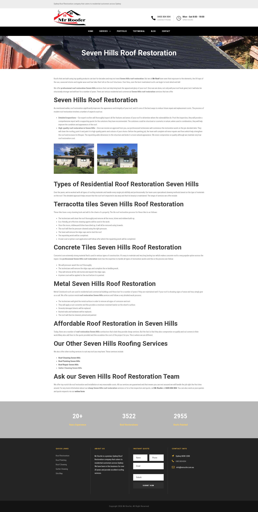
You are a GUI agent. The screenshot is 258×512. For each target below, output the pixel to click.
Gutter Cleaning (62, 469)
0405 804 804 (164, 16)
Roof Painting (61, 460)
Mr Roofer (158, 388)
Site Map (59, 473)
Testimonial (139, 31)
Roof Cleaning (61, 464)
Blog (153, 31)
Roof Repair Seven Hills (68, 364)
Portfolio (122, 31)
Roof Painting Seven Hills (69, 361)
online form (80, 391)
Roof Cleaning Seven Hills (69, 358)
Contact (166, 31)
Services (103, 31)
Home (90, 31)
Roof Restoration (62, 455)
